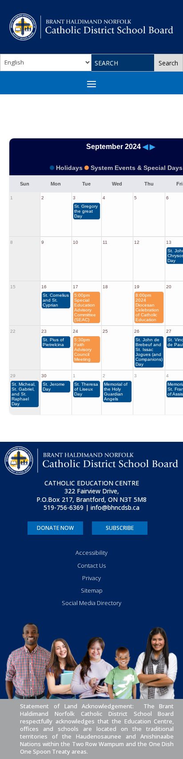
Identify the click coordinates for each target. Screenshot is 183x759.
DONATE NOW (55, 528)
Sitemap (92, 590)
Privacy (91, 578)
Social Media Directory (91, 603)
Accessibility (91, 553)
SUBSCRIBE (120, 528)
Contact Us (91, 565)
